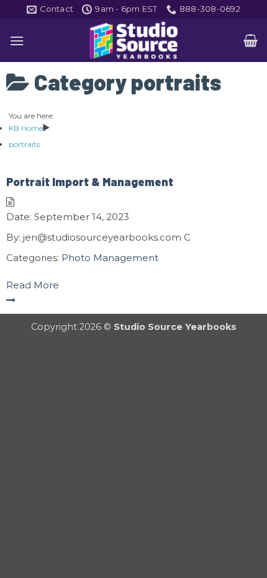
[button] (16, 40)
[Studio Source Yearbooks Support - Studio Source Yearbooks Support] (133, 40)
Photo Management (109, 258)
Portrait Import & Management (89, 182)
